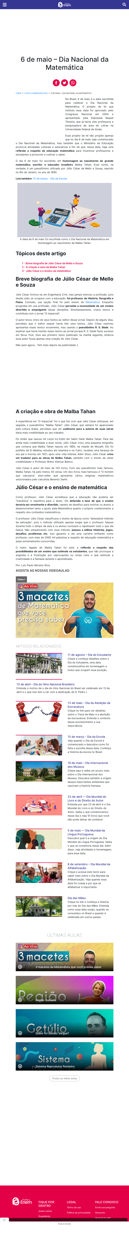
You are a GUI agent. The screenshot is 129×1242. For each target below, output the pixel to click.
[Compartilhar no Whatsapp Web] (72, 82)
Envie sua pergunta (105, 1207)
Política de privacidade (78, 1212)
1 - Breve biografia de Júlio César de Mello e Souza (52, 263)
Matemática (93, 302)
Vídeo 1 (21, 579)
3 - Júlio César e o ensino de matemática (46, 270)
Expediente (44, 1216)
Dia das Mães (77, 898)
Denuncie (100, 1212)
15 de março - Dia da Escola (50, 178)
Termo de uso (74, 1207)
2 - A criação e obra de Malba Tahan (43, 267)
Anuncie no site (103, 1217)
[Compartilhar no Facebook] (56, 82)
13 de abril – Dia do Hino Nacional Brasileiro (46, 684)
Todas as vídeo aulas (64, 1078)
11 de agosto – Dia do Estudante (89, 654)
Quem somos (45, 1211)
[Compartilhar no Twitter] (64, 82)
